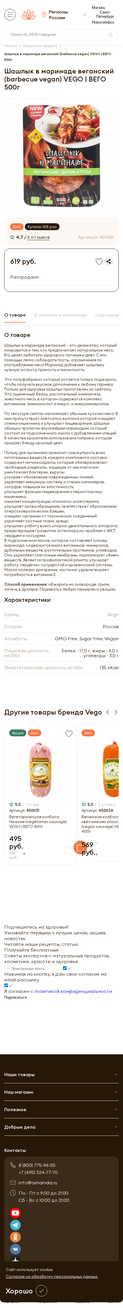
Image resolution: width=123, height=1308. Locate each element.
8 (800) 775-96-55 (37, 1165)
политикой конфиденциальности (73, 991)
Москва (98, 7)
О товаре (15, 315)
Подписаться (15, 997)
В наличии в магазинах (60, 315)
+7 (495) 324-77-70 (38, 1172)
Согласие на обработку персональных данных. (52, 1276)
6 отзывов (38, 237)
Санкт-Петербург (105, 14)
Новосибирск (103, 22)
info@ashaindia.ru (38, 1182)
